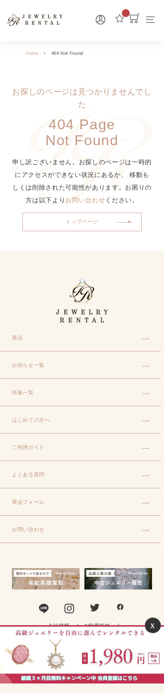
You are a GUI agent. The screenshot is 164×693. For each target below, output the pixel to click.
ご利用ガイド (28, 447)
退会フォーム (28, 502)
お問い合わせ (85, 200)
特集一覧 (23, 392)
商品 (17, 338)
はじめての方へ (31, 420)
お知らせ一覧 (28, 365)
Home (32, 53)
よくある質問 (28, 475)
